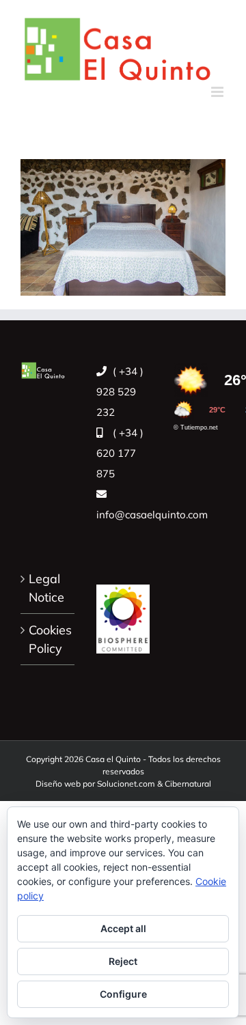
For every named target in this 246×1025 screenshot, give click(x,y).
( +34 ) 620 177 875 (120, 453)
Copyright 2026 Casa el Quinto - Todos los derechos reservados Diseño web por (123, 771)
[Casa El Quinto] (123, 612)
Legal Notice (46, 588)
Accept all (123, 928)
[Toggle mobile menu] (218, 92)
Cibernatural (188, 783)
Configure (123, 994)
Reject (123, 961)
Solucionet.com (126, 783)
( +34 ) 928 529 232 (120, 392)
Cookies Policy (48, 639)
